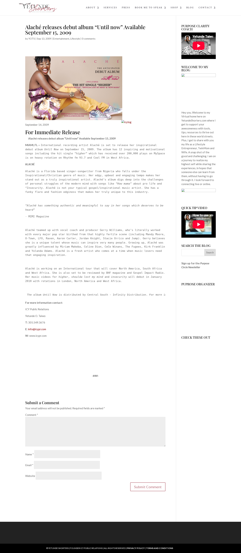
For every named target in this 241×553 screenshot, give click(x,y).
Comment (31, 414)
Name (29, 454)
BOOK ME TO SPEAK (148, 8)
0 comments (88, 38)
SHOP (174, 8)
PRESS (126, 8)
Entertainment (61, 38)
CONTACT (205, 8)
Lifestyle (75, 38)
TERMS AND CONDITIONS (159, 548)
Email (29, 465)
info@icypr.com (37, 329)
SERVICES (110, 8)
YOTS (31, 38)
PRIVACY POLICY (136, 548)
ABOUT (90, 8)
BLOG (190, 8)
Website (30, 475)
